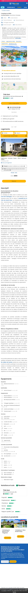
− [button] (2, 86)
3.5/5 (12, 98)
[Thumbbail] (3, 65)
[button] (14, 7)
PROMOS (19, 7)
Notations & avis (12, 43)
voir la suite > (18, 38)
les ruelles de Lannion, (7, 362)
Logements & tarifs (10, 41)
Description (18, 41)
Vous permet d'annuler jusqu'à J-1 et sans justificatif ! (14, 0)
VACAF (25, 7)
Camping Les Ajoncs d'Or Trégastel (6, 531)
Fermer (14, 592)
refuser (26, 589)
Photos (3, 41)
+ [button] (2, 84)
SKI (2, 7)
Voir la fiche (7, 537)
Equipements (5, 43)
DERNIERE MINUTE (11, 7)
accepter (4, 590)
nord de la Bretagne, (6, 196)
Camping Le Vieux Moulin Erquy (20, 530)
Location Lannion (6, 10)
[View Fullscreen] (3, 89)
